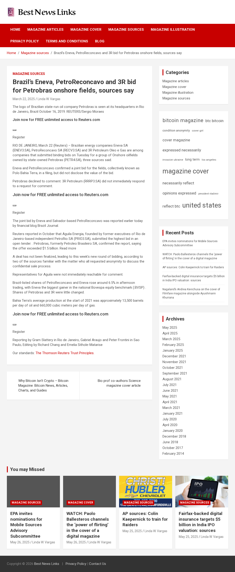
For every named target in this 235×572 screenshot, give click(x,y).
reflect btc (171, 206)
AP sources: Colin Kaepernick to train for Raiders (193, 267)
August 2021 (172, 379)
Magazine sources (126, 29)
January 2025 (172, 350)
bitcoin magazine (182, 120)
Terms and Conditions (67, 41)
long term (192, 159)
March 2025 (171, 339)
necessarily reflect (178, 183)
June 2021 (170, 391)
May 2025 (169, 328)
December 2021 (174, 356)
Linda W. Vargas (49, 99)
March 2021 (171, 408)
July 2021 (169, 385)
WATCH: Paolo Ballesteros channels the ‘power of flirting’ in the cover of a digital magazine (88, 525)
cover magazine (176, 140)
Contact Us (97, 564)
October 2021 (172, 368)
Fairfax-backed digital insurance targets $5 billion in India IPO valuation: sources (200, 522)
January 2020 (172, 431)
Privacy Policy (24, 41)
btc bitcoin (214, 120)
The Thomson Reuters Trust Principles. (65, 353)
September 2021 (174, 373)
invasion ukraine (172, 159)
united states (201, 205)
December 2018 (174, 436)
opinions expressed (179, 193)
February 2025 (173, 345)
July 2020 (169, 419)
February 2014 (173, 454)
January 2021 (172, 413)
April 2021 (169, 402)
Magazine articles (45, 29)
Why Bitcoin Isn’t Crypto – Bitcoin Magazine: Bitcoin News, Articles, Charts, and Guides (43, 385)
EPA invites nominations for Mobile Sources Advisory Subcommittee (26, 525)
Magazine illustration (173, 29)
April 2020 (169, 425)
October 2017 (172, 448)
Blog (99, 41)
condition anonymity (176, 130)
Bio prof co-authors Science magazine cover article (119, 383)
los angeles (209, 159)
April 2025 (169, 333)
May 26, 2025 (20, 542)
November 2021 (174, 362)
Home (15, 29)
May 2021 (169, 396)
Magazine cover (85, 29)
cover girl (197, 130)
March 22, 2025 (24, 99)
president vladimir (208, 193)
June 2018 (170, 442)
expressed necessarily (181, 150)
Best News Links (46, 564)
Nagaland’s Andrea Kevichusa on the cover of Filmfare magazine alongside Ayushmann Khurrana (191, 293)
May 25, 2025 (132, 531)
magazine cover (185, 171)
